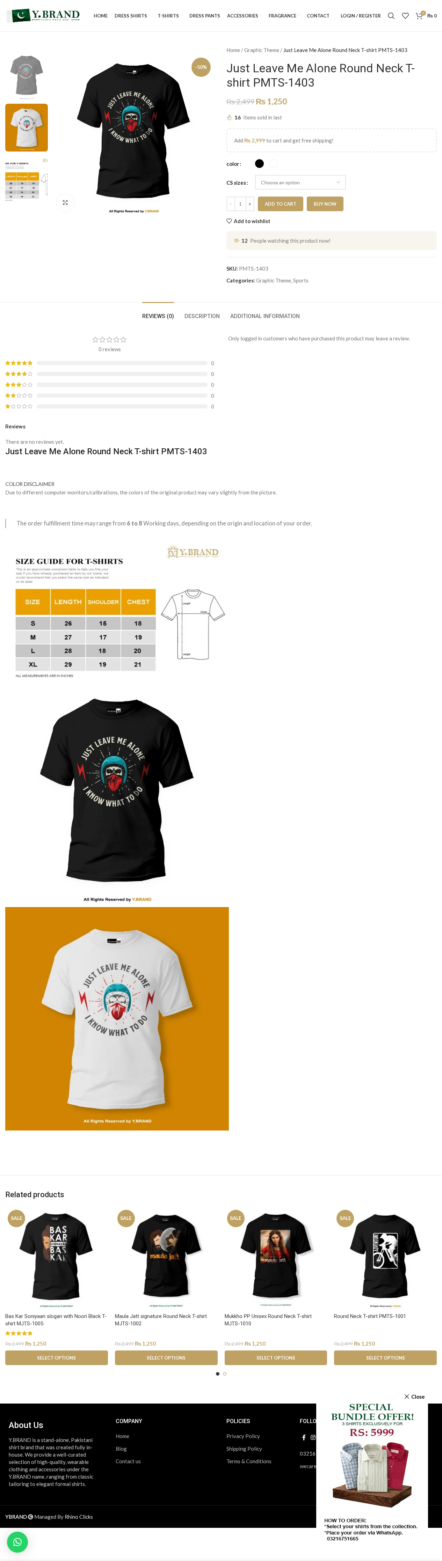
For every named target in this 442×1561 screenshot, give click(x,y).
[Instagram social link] (313, 1438)
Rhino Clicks (79, 1517)
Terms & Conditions (248, 1461)
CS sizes (236, 182)
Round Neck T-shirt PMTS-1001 (370, 1316)
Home (233, 50)
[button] (17, 1542)
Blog (121, 1448)
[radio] (259, 163)
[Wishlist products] (405, 16)
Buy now (325, 204)
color (232, 164)
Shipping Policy (244, 1448)
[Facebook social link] (304, 1438)
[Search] (391, 16)
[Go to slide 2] (224, 1374)
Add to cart (280, 204)
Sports (301, 280)
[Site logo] (43, 15)
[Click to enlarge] (65, 202)
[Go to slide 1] (217, 1374)
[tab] (158, 312)
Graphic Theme (261, 50)
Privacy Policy (243, 1436)
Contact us (128, 1461)
